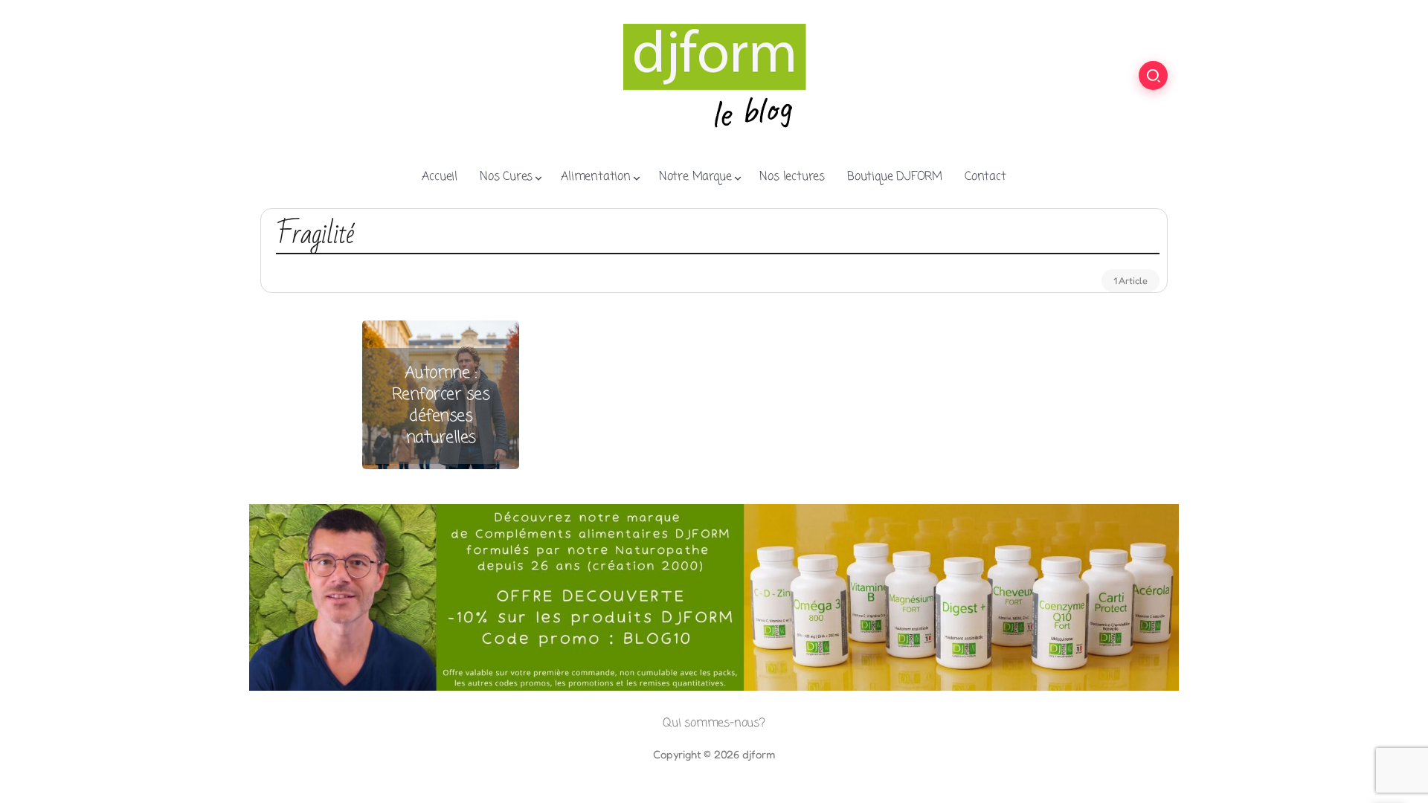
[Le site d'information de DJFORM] (714, 75)
